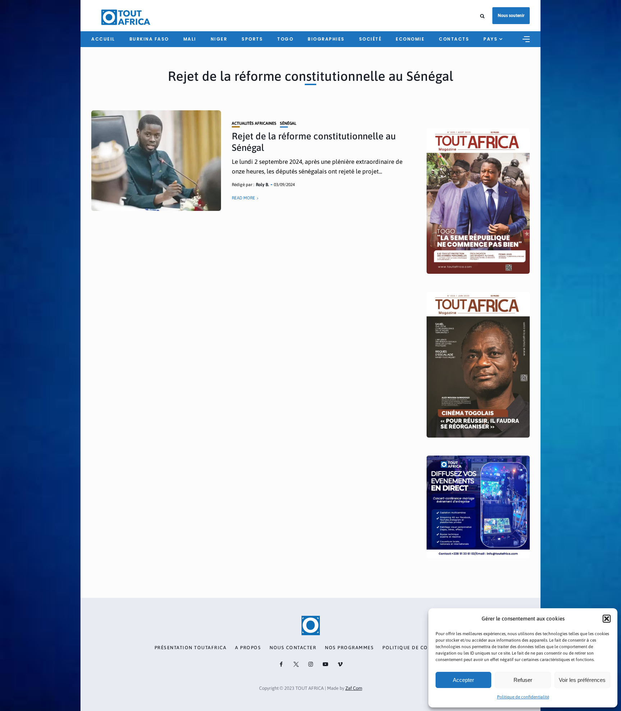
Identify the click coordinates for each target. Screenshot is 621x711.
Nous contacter (293, 647)
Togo (285, 39)
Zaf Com (353, 688)
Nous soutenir (511, 15)
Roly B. (262, 184)
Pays (490, 39)
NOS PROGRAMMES (349, 647)
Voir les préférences (582, 680)
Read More (243, 197)
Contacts (454, 39)
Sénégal (288, 123)
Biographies (326, 39)
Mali (189, 39)
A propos (248, 647)
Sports (252, 39)
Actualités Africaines (254, 123)
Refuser (523, 680)
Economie (410, 39)
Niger (219, 39)
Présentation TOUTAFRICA (191, 647)
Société (370, 39)
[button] (606, 618)
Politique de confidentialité (523, 697)
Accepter (463, 680)
